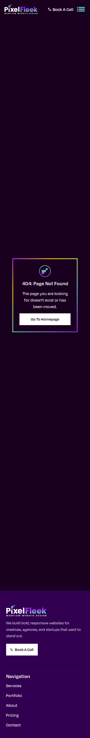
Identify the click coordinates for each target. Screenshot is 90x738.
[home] (21, 9)
